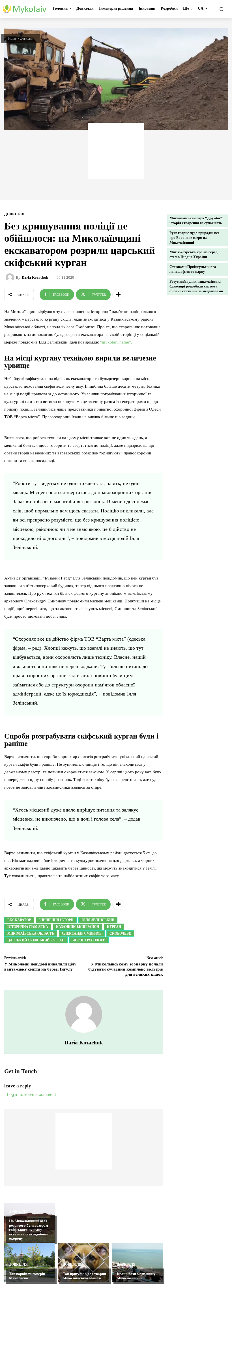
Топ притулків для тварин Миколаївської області (84, 1276)
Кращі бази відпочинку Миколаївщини (136, 1276)
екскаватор (19, 920)
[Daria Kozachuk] (11, 277)
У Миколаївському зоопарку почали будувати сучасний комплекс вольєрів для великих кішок (125, 969)
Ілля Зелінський (97, 920)
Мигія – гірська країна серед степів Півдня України (193, 254)
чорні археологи (89, 940)
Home (12, 38)
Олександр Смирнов (82, 933)
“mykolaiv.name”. (116, 342)
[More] (118, 294)
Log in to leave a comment (31, 1094)
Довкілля (26, 38)
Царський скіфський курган (36, 940)
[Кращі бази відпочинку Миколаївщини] (137, 1262)
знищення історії (56, 920)
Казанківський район (77, 927)
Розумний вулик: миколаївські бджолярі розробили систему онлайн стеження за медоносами (196, 286)
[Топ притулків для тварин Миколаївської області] (83, 1262)
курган (114, 927)
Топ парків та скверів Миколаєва (27, 1276)
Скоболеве (120, 933)
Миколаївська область (30, 933)
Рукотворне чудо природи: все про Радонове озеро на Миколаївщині (194, 237)
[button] (221, 9)
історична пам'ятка (27, 927)
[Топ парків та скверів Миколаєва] (29, 1262)
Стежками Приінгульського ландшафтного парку (192, 269)
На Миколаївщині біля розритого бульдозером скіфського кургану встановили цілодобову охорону (28, 1229)
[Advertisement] (116, 151)
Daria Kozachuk (35, 277)
